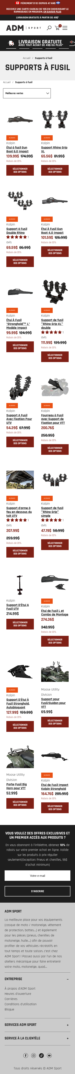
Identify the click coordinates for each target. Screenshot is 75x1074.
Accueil (26, 58)
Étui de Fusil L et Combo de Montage (54, 613)
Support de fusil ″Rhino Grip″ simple (52, 512)
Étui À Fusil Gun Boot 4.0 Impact (52, 231)
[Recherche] (49, 28)
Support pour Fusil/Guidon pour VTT (53, 703)
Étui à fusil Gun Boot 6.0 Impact (17, 149)
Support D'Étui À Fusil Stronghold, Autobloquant (18, 703)
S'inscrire (37, 891)
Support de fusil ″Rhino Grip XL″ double (52, 324)
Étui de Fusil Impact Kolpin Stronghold (54, 787)
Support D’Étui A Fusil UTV (17, 607)
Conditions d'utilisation (21, 1004)
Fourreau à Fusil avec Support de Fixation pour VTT (53, 419)
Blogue (9, 1009)
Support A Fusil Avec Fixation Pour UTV (19, 419)
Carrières (11, 999)
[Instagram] (34, 1058)
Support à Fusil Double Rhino (16, 231)
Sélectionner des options (20, 170)
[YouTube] (49, 1058)
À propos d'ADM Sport (20, 988)
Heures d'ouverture (18, 994)
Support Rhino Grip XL (54, 149)
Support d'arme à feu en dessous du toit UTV (19, 512)
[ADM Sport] (23, 28)
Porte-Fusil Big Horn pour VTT (16, 786)
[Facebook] (26, 1058)
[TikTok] (41, 1058)
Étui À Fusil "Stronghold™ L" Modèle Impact (18, 324)
